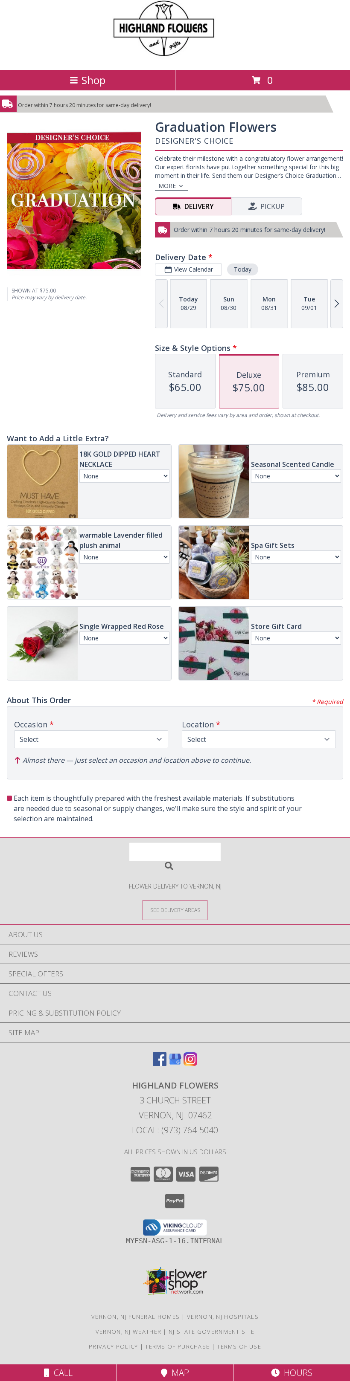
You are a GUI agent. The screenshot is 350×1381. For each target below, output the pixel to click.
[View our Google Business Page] (175, 1063)
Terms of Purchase (177, 1346)
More (167, 186)
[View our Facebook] (159, 1063)
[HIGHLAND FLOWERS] (175, 57)
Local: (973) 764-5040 (175, 1130)
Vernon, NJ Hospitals (223, 1316)
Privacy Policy (113, 1346)
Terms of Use (239, 1346)
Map (178, 1372)
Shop (93, 80)
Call (61, 1372)
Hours (296, 1372)
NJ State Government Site (211, 1331)
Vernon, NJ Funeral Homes (135, 1316)
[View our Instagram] (190, 1063)
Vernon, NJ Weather (128, 1331)
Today (242, 269)
